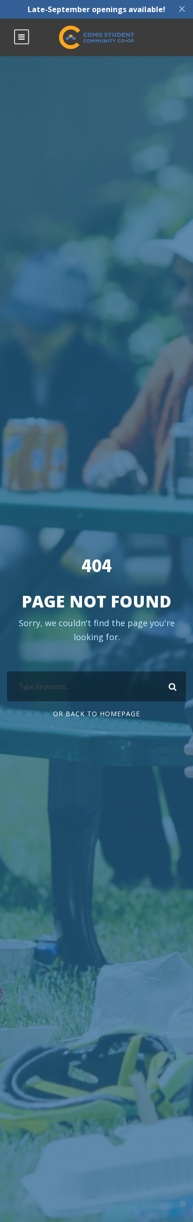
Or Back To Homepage (96, 713)
